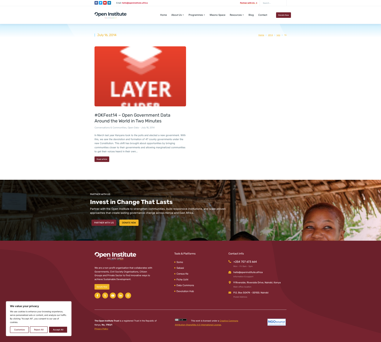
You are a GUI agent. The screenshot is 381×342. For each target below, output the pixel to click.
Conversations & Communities (111, 127)
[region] (38, 318)
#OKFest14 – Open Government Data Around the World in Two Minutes (132, 118)
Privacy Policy (101, 328)
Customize (19, 329)
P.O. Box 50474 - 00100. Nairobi (250, 292)
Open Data (133, 127)
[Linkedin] (109, 3)
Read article (102, 159)
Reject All (39, 329)
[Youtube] (105, 3)
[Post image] (140, 76)
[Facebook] (96, 3)
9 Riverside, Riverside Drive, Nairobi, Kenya (257, 282)
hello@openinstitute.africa (248, 272)
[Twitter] (100, 3)
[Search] (282, 3)
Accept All (58, 329)
